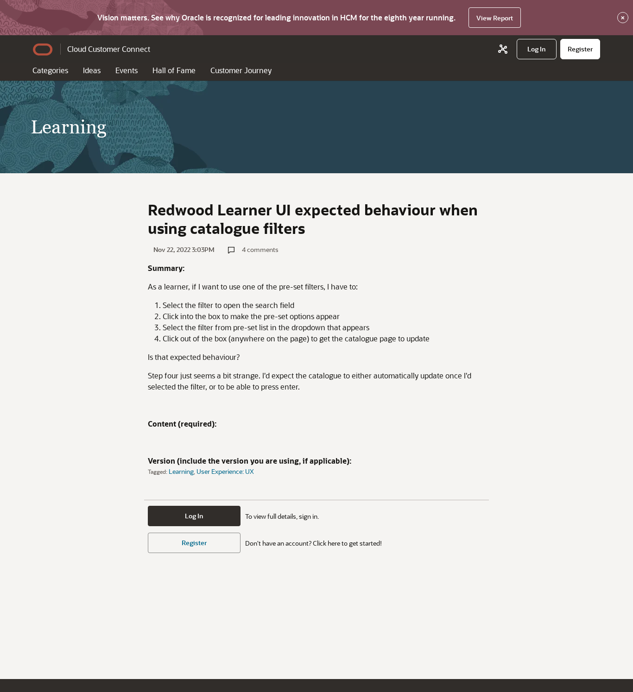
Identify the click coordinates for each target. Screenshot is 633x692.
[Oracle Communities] (502, 49)
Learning (181, 471)
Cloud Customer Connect (108, 49)
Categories (50, 70)
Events (126, 70)
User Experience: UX (225, 471)
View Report (494, 17)
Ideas (92, 70)
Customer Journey (241, 70)
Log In (194, 515)
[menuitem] (537, 49)
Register (194, 542)
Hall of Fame (174, 70)
